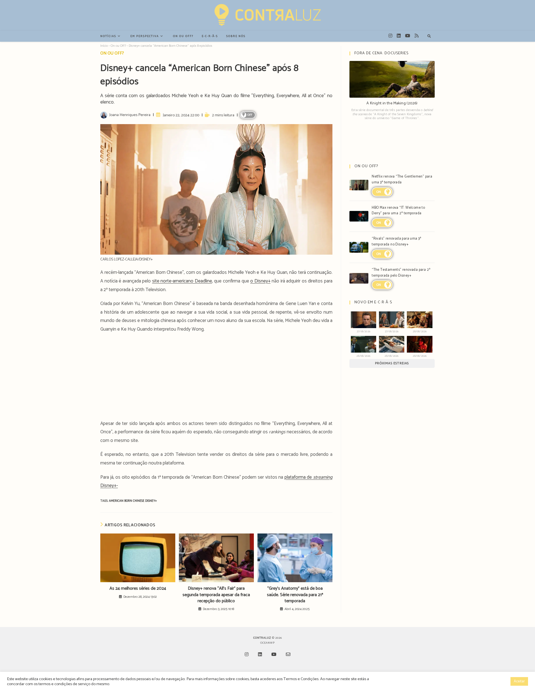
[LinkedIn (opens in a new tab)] (399, 35)
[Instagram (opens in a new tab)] (390, 35)
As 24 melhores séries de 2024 (138, 589)
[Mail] (288, 655)
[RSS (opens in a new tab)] (416, 35)
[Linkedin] (260, 655)
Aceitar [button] (519, 681)
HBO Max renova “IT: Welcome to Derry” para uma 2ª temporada (398, 211)
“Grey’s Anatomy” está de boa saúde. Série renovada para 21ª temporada (295, 595)
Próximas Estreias (392, 363)
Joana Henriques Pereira (129, 115)
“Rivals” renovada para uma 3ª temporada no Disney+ (396, 241)
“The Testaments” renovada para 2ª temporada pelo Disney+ (401, 273)
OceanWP (267, 643)
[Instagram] (247, 655)
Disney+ (151, 500)
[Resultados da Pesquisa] (429, 36)
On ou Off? (118, 45)
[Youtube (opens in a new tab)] (407, 35)
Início (104, 45)
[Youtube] (273, 655)
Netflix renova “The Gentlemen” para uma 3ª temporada (402, 179)
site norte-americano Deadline (182, 281)
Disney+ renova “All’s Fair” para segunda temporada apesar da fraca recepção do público (216, 595)
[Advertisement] (216, 378)
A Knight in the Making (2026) (392, 103)
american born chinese (127, 500)
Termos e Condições (300, 679)
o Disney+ (260, 281)
